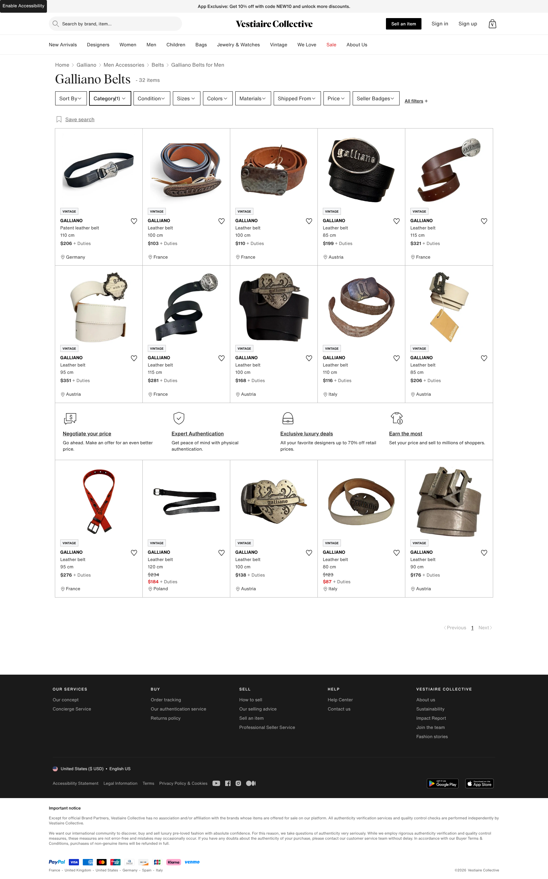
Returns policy (165, 718)
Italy (159, 870)
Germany (130, 870)
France (54, 870)
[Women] (141, 44)
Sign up (468, 23)
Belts (158, 65)
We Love (306, 44)
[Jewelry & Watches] (264, 44)
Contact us (339, 709)
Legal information (120, 783)
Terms (148, 783)
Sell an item (403, 23)
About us (425, 700)
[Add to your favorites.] (134, 221)
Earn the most (405, 433)
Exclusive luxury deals (306, 433)
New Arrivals (63, 44)
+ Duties (82, 243)
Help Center (340, 700)
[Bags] (211, 44)
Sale (331, 44)
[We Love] (321, 44)
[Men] (161, 44)
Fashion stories (432, 736)
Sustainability (430, 709)
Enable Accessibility (23, 6)
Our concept (66, 700)
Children (176, 44)
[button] (492, 23)
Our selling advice (258, 709)
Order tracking (166, 700)
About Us (357, 44)
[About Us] (372, 44)
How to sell (250, 700)
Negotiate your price (87, 433)
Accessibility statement (75, 783)
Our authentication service (178, 709)
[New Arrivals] (81, 44)
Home (62, 65)
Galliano (86, 65)
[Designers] (114, 44)
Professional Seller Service (267, 727)
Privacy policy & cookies (183, 783)
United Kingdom (78, 870)
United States (107, 870)
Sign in (440, 23)
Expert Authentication (198, 433)
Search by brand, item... (87, 23)
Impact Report (431, 718)
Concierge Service (72, 709)
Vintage (278, 44)
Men (151, 44)
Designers (98, 44)
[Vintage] (292, 44)
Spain (147, 870)
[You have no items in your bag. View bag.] (492, 23)
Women (128, 44)
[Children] (190, 44)
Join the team (430, 727)
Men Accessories (124, 65)
